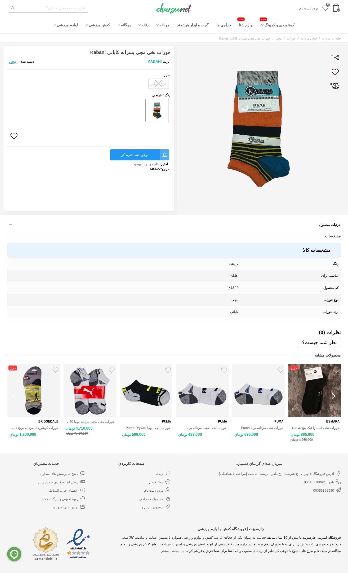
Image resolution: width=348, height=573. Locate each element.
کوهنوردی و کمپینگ (277, 22)
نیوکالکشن (156, 482)
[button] (334, 396)
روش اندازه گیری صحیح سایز (58, 482)
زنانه (145, 25)
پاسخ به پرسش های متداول (59, 474)
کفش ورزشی (99, 25)
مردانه (165, 25)
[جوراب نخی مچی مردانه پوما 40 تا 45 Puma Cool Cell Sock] (89, 390)
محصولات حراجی (151, 499)
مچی (12, 61)
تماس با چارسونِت (65, 507)
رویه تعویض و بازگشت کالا (60, 499)
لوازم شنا (246, 22)
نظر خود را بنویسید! (146, 164)
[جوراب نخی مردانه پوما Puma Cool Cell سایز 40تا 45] (258, 390)
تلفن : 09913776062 (319, 482)
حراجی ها (223, 25)
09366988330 (323, 490)
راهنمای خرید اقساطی (62, 490)
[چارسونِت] (174, 8)
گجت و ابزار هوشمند (193, 25)
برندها (160, 474)
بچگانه (126, 25)
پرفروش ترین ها (152, 507)
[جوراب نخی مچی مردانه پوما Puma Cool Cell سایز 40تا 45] (202, 390)
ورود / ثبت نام (154, 490)
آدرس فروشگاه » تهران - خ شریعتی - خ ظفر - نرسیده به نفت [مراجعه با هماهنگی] (276, 474)
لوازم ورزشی (67, 25)
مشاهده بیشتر (170, 551)
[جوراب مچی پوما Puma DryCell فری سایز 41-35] (146, 390)
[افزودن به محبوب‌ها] (335, 72)
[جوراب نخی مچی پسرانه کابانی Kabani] (259, 127)
